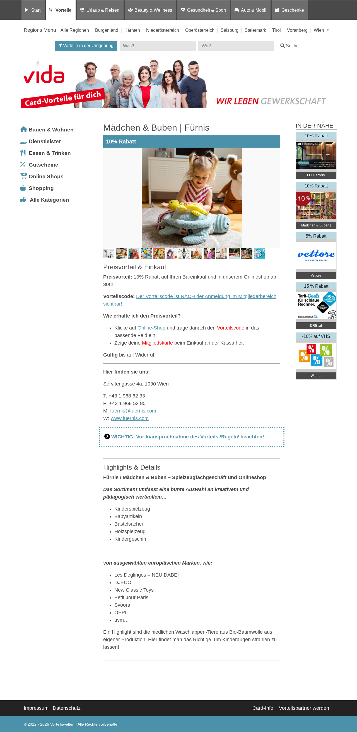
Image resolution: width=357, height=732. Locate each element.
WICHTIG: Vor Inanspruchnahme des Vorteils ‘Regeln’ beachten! (187, 437)
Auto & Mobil (253, 10)
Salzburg (229, 30)
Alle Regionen (75, 30)
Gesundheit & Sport (206, 10)
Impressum (36, 708)
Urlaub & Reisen (102, 10)
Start (35, 10)
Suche (292, 45)
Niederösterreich (162, 30)
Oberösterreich (199, 30)
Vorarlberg (297, 30)
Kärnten (132, 30)
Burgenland (106, 30)
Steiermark (255, 30)
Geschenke (292, 10)
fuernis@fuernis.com (133, 411)
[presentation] (108, 198)
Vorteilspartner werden (304, 708)
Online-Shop (151, 328)
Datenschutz (67, 708)
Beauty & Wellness (153, 10)
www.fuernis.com (130, 418)
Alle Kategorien (49, 200)
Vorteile (63, 10)
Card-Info (262, 708)
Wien (319, 30)
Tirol (276, 30)
